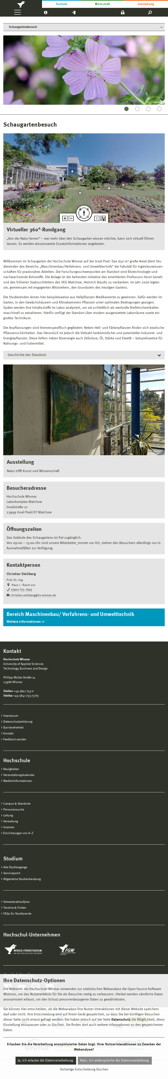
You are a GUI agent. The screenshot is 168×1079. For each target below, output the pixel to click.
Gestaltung (146, 4)
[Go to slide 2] (137, 109)
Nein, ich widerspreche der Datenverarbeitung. (115, 1060)
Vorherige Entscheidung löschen (84, 1069)
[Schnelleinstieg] (73, 12)
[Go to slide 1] (126, 109)
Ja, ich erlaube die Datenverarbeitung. (46, 1060)
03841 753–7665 (21, 589)
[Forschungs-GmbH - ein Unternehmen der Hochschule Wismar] (77, 949)
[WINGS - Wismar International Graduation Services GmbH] (27, 949)
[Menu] (17, 12)
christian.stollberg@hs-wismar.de (33, 595)
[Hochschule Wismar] (21, 4)
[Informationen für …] (46, 12)
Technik (61, 4)
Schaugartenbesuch (23, 27)
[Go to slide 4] (159, 109)
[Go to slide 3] (148, 109)
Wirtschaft (102, 4)
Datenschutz (121, 1019)
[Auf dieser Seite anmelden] (123, 12)
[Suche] (150, 12)
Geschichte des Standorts (27, 355)
